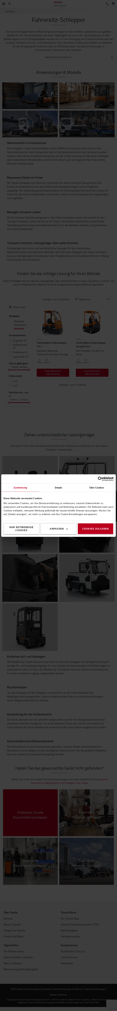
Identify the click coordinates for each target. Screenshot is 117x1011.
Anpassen (57, 528)
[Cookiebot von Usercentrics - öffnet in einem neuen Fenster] (100, 479)
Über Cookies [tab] (96, 487)
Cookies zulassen (95, 528)
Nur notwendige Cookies (21, 528)
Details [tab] (58, 487)
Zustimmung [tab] (20, 487)
